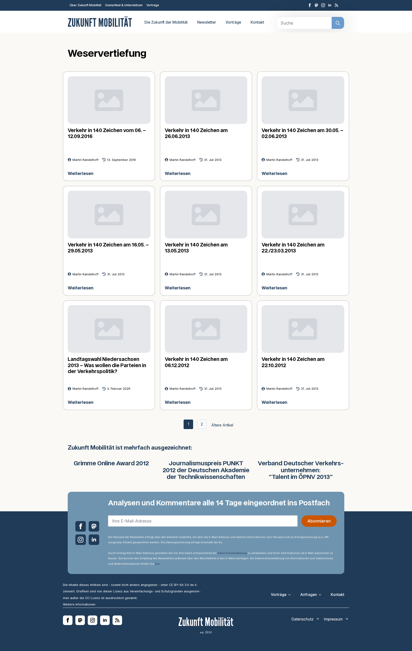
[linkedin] (330, 5)
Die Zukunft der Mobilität (166, 22)
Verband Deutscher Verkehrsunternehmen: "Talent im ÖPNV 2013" (301, 470)
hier (157, 563)
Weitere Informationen (79, 604)
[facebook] (310, 5)
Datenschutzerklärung (232, 553)
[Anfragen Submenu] (321, 594)
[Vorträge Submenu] (290, 594)
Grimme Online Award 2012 (111, 463)
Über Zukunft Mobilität (85, 5)
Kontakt (257, 22)
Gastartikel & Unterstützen (124, 5)
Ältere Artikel (222, 425)
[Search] (338, 23)
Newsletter (206, 22)
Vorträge (152, 5)
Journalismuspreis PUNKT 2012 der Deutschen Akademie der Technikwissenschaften (206, 470)
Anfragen (308, 594)
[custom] (316, 5)
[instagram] (323, 5)
